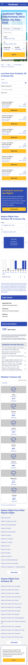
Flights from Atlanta (5, 553)
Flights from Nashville (6, 556)
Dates (2, 79)
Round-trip (7, 28)
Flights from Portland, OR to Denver (10, 600)
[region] (14, 655)
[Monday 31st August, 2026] (26, 265)
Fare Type (4, 92)
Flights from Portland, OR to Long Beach (11, 626)
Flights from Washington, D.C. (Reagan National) (13, 567)
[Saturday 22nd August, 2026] (3, 264)
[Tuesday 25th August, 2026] (11, 264)
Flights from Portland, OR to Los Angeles (11, 607)
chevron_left (2, 242)
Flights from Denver (6, 517)
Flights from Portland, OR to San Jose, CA (11, 603)
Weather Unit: (22, 380)
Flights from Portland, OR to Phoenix (10, 589)
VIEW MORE (14, 572)
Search (14, 54)
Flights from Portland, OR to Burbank (10, 614)
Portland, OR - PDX (9, 38)
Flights (8, 64)
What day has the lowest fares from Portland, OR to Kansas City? (11, 353)
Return (17, 47)
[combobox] (14, 225)
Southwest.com (22, 289)
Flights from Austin (5, 545)
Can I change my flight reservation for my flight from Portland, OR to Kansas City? (12, 361)
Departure (7, 47)
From (5, 37)
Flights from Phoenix (6, 528)
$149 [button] (5, 22)
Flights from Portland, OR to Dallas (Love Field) (12, 630)
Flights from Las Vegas (6, 542)
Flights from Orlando (6, 535)
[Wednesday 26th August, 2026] (13, 264)
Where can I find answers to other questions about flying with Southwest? (12, 369)
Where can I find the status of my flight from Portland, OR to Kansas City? (12, 365)
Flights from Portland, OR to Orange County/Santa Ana (13, 622)
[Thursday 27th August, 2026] (16, 265)
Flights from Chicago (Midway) (8, 524)
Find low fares (14, 209)
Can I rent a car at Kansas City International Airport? (13, 357)
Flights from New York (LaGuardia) (9, 563)
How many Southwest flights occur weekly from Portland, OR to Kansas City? (13, 348)
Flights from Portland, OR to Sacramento (11, 596)
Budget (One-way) (6, 86)
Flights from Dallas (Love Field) (8, 521)
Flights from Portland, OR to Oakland (10, 593)
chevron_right (26, 242)
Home (2, 64)
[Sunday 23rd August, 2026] (6, 264)
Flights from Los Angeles (7, 538)
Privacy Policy (9, 656)
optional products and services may (18, 286)
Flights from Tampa (5, 549)
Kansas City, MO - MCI (10, 44)
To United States (17, 64)
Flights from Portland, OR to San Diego (10, 610)
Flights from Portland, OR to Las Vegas (10, 586)
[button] (2, 4)
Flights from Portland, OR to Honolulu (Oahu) (12, 637)
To (4, 42)
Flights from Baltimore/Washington (9, 560)
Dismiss (14, 660)
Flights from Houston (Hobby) (8, 531)
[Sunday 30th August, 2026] (23, 265)
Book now (14, 110)
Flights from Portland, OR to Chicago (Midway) (12, 617)
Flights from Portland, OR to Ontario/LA (10, 633)
